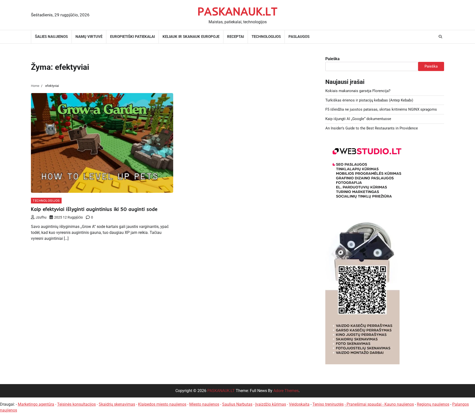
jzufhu (41, 217)
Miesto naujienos (204, 404)
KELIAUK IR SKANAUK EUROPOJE (191, 36)
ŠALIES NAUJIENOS (51, 36)
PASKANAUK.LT (237, 11)
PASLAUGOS (298, 36)
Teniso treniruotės (328, 404)
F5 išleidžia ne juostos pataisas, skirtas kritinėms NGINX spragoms (381, 109)
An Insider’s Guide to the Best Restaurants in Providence (371, 128)
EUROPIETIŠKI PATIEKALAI (132, 36)
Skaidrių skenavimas (117, 404)
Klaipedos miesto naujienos (162, 404)
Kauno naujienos (399, 404)
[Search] (440, 36)
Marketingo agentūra (36, 404)
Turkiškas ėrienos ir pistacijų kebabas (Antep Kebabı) (369, 100)
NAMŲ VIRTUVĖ (88, 36)
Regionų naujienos (433, 404)
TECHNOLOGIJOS (266, 36)
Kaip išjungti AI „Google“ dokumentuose (358, 119)
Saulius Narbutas (237, 404)
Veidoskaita (299, 404)
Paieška (332, 58)
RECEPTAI (235, 36)
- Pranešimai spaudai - (364, 404)
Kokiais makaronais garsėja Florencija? (357, 91)
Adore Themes (286, 390)
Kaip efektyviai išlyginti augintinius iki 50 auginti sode (94, 209)
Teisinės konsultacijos (76, 404)
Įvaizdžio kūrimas (270, 404)
